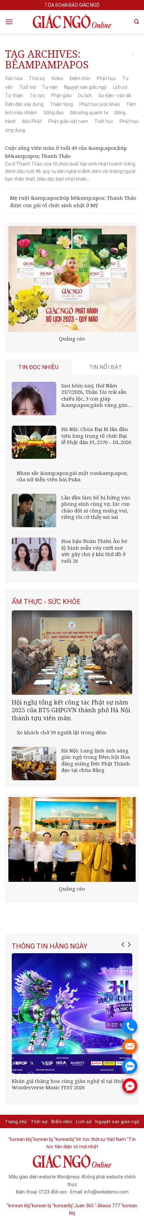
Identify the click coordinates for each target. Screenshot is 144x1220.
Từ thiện (14, 95)
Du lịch (85, 95)
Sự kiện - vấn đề (114, 95)
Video (57, 78)
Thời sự (37, 78)
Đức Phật (32, 121)
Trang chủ (16, 1121)
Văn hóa (13, 78)
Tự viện (50, 87)
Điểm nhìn (80, 78)
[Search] (136, 21)
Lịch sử (120, 87)
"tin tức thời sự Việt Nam (100, 1139)
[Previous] (123, 944)
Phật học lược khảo (99, 104)
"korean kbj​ (20, 1139)
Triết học (103, 121)
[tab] (38, 367)
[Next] (129, 944)
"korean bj (42, 1139)
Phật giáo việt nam (68, 121)
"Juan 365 (83, 1205)
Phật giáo (61, 95)
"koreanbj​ (64, 1139)
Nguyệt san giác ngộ (85, 87)
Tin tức (37, 95)
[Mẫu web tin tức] (72, 21)
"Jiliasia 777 (107, 1205)
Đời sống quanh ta (89, 112)
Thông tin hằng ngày (49, 946)
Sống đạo (54, 112)
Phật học (106, 78)
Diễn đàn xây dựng (24, 104)
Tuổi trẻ (27, 87)
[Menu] (9, 21)
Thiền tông (61, 104)
